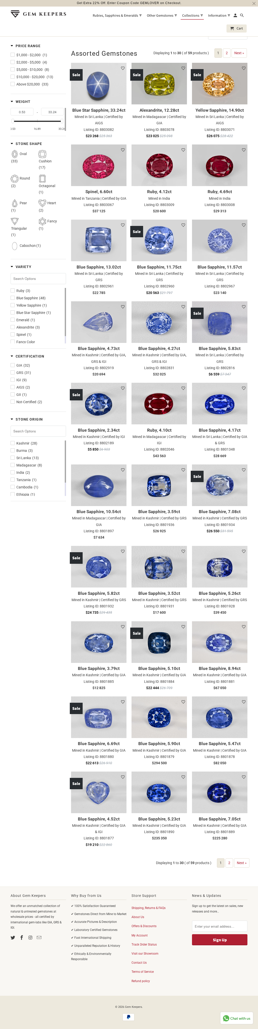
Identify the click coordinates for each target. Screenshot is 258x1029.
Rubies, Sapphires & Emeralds (117, 15)
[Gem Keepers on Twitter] (13, 937)
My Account (140, 935)
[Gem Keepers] (38, 14)
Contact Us (139, 962)
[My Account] (236, 16)
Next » (239, 53)
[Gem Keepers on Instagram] (31, 937)
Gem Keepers (133, 1007)
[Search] (242, 16)
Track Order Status (144, 944)
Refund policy (141, 981)
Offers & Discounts (144, 926)
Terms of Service (143, 972)
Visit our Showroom (145, 953)
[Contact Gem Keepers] (39, 937)
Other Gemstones (162, 15)
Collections (192, 15)
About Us (138, 917)
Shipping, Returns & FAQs (149, 908)
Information (219, 15)
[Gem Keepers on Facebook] (22, 937)
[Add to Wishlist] (122, 68)
